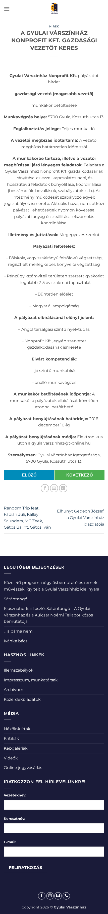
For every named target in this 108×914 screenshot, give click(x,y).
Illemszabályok (18, 670)
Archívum (13, 689)
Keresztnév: (14, 818)
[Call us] (66, 896)
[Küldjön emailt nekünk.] (58, 896)
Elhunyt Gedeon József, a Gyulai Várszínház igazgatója (80, 517)
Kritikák (11, 738)
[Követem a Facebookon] (41, 896)
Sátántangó (15, 599)
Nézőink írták (17, 728)
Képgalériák (16, 748)
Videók (11, 758)
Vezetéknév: (15, 795)
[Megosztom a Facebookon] (45, 488)
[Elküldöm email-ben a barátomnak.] (54, 488)
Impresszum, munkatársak (31, 680)
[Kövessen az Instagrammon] (50, 896)
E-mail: (10, 842)
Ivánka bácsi (16, 641)
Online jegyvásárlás (23, 767)
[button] (7, 9)
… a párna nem (18, 631)
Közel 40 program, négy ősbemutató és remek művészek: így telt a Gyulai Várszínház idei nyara (51, 586)
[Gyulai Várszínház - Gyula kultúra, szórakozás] (54, 9)
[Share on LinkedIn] (63, 488)
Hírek (54, 26)
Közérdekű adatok (22, 699)
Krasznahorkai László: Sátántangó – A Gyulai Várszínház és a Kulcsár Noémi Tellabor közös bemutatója (48, 615)
